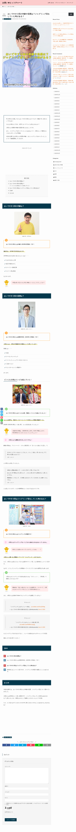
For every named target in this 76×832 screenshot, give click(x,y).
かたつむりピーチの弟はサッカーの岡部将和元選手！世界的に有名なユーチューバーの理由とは (63, 46)
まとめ (12, 193)
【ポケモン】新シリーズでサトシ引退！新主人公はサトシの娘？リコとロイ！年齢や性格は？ (63, 76)
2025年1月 (56, 91)
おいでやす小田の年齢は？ (17, 181)
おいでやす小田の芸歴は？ (17, 183)
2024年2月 (56, 107)
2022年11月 (57, 153)
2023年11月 (57, 116)
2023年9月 (56, 122)
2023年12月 (57, 113)
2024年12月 (57, 94)
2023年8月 (56, 125)
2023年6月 (56, 131)
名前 (6, 786)
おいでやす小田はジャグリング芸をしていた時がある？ (25, 188)
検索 (71, 14)
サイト (6, 797)
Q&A (11, 190)
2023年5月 (56, 134)
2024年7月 (56, 97)
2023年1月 (56, 147)
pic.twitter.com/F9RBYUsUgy (27, 624)
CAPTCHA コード (9, 812)
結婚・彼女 (57, 180)
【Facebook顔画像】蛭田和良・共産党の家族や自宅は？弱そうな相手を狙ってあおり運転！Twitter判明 (63, 70)
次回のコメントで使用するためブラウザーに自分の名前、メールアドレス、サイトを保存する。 (27, 804)
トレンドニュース (58, 168)
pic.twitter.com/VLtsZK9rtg (38, 606)
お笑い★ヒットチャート (12, 3)
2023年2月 (56, 144)
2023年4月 (56, 137)
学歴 (55, 174)
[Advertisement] (26, 100)
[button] (6, 745)
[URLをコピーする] (47, 745)
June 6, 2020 (41, 609)
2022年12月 (57, 150)
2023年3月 (56, 141)
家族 (55, 177)
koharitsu (62, 59)
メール (7, 792)
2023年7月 (56, 128)
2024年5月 (56, 100)
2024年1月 (56, 110)
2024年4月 (56, 104)
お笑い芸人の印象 (7, 18)
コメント (7, 766)
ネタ (55, 171)
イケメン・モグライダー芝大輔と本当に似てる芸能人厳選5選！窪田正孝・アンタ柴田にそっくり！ (63, 58)
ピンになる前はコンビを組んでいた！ (21, 185)
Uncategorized (57, 161)
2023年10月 (57, 119)
